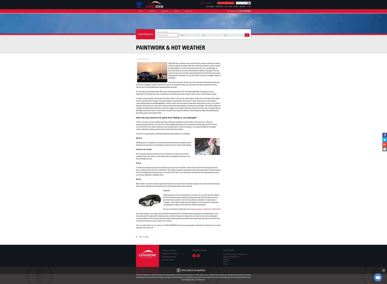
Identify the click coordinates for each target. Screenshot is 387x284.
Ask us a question (169, 250)
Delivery (230, 6)
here (152, 225)
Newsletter (242, 6)
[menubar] (166, 11)
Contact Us (188, 11)
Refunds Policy (219, 6)
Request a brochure (170, 253)
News (176, 11)
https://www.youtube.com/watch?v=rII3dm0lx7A (204, 209)
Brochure (236, 6)
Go (247, 35)
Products (152, 11)
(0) (249, 6)
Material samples (169, 256)
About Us (165, 11)
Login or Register (210, 6)
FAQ (226, 6)
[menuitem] (141, 11)
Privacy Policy (168, 260)
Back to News (144, 237)
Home (141, 11)
